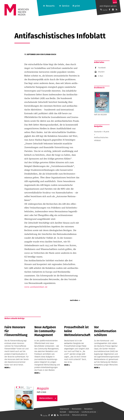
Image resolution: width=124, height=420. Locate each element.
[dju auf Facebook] (109, 9)
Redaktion (88, 409)
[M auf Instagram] (113, 9)
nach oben (74, 300)
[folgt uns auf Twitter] (51, 415)
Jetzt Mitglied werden (108, 6)
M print (76, 5)
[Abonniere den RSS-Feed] (116, 9)
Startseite (98, 131)
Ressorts (50, 5)
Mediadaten (76, 409)
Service (65, 5)
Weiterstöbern (46, 398)
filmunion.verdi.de (79, 415)
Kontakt (63, 412)
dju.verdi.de (64, 415)
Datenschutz (74, 412)
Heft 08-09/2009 (100, 114)
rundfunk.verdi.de (88, 412)
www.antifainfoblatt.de (35, 287)
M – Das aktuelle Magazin (48, 386)
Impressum (64, 409)
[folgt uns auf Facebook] (49, 415)
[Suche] (41, 415)
